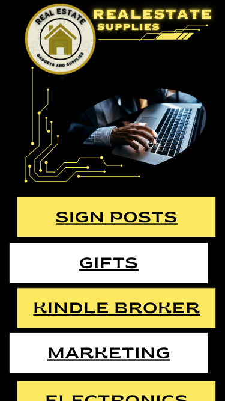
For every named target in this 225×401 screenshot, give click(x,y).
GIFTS (109, 264)
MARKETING (108, 354)
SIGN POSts (117, 218)
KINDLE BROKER (116, 309)
